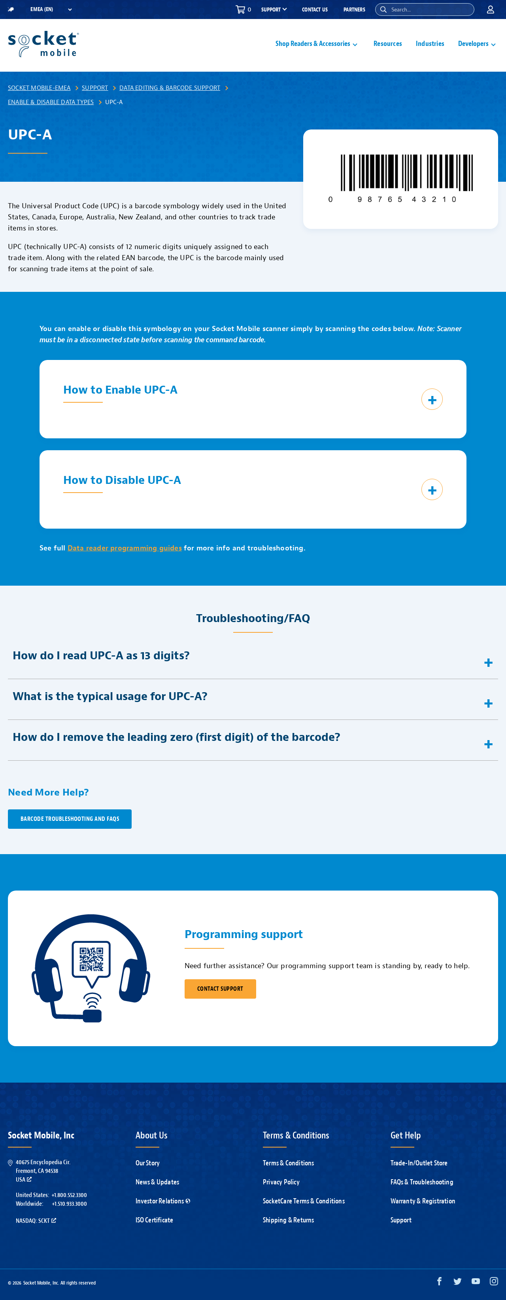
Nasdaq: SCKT (33, 1221)
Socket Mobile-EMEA (39, 88)
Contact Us (315, 9)
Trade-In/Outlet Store (419, 1163)
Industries (430, 43)
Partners (354, 9)
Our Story (148, 1163)
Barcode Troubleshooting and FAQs (70, 819)
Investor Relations (160, 1201)
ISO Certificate (155, 1220)
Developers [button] (473, 43)
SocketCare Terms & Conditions (304, 1201)
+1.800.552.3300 (69, 1195)
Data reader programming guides (125, 548)
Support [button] (271, 10)
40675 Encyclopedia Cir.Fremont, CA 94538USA (43, 1171)
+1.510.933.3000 (69, 1204)
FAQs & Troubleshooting (422, 1182)
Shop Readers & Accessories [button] (313, 43)
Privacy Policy (281, 1182)
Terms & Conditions (288, 1163)
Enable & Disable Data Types (51, 102)
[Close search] (465, 9)
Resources (388, 43)
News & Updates (157, 1182)
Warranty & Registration (423, 1201)
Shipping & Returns (288, 1220)
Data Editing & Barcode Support (169, 88)
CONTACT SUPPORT (220, 989)
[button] (383, 9)
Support (95, 88)
